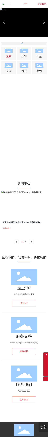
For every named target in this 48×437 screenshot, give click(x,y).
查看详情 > (7, 228)
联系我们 (24, 384)
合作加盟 (24, 137)
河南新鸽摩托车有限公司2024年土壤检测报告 (22, 222)
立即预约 (42, 4)
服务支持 (24, 336)
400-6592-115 (24, 391)
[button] (44, 22)
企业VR (24, 288)
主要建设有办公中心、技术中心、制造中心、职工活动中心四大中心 (24, 142)
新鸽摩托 (24, 89)
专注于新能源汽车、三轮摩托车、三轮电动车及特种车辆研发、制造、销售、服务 (24, 94)
